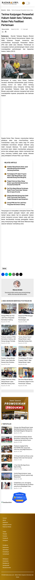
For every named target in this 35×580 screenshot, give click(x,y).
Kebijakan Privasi (7, 524)
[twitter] (6, 274)
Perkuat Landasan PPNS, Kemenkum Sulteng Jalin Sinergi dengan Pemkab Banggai (8, 339)
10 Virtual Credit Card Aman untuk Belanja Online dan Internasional (23, 457)
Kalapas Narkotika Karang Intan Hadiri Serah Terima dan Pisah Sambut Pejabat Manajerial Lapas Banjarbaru (17, 197)
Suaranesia (5, 561)
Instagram (5, 540)
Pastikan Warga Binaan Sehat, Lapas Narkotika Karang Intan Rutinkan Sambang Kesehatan (17, 168)
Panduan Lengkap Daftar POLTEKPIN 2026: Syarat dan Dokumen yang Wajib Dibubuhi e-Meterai (23, 447)
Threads (5, 534)
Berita (8, 10)
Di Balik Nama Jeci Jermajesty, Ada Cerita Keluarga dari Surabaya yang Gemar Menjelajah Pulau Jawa (23, 484)
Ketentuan (5, 522)
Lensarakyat (6, 554)
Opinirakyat (6, 549)
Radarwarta (6, 547)
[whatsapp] (10, 274)
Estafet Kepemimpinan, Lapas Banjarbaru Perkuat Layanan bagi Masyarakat (23, 475)
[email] (17, 274)
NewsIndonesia (7, 567)
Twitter (4, 531)
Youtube (5, 536)
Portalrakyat (6, 551)
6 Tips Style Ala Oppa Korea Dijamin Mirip (22, 466)
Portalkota (5, 545)
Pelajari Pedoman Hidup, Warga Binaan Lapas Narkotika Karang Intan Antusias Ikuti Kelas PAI (17, 182)
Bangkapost (6, 563)
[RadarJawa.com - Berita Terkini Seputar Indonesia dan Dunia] (10, 4)
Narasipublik (6, 565)
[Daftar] (23, 3)
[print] (13, 274)
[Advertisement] (17, 116)
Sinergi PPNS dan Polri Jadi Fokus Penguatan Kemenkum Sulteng (16, 203)
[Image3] (14, 419)
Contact (5, 518)
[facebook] (2, 274)
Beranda (3, 10)
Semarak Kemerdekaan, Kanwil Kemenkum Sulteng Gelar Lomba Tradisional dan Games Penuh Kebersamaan (23, 438)
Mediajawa (5, 559)
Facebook (5, 538)
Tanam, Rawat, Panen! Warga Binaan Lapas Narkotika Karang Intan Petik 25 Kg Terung (25, 339)
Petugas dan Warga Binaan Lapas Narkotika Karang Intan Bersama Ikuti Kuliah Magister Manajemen (23, 429)
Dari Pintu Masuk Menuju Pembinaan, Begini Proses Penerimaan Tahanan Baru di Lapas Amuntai (17, 190)
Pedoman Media (7, 526)
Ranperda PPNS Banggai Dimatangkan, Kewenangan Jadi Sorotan (25, 318)
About (4, 520)
